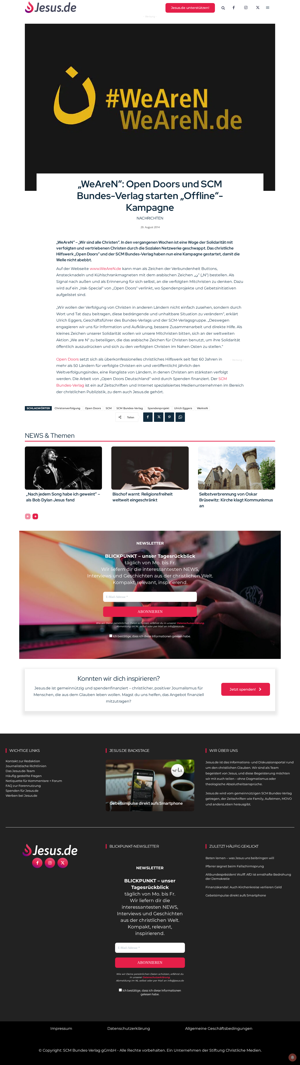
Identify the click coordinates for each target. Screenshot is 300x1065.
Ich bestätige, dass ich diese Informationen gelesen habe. (151, 636)
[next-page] (35, 516)
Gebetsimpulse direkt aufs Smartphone (146, 803)
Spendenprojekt (158, 408)
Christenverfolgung (67, 408)
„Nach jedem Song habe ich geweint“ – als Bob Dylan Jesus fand (63, 497)
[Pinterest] (169, 417)
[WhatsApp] (180, 417)
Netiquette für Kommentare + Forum (34, 781)
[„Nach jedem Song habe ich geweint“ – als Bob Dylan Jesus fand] (63, 468)
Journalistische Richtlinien (26, 766)
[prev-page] (28, 516)
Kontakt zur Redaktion (23, 761)
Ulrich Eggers (183, 408)
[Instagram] (246, 8)
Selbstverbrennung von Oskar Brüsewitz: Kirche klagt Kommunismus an (236, 499)
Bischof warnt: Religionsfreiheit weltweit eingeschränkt (142, 497)
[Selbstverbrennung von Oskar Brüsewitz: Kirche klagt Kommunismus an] (236, 468)
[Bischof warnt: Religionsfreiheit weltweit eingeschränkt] (149, 468)
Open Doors (68, 359)
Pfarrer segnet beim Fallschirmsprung (235, 866)
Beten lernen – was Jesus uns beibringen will (240, 858)
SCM (109, 408)
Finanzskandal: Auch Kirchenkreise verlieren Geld (244, 887)
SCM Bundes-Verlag (129, 408)
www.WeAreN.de (105, 268)
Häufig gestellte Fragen (24, 776)
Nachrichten (150, 218)
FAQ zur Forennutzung (23, 786)
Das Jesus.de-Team (20, 771)
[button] (223, 8)
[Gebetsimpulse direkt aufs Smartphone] (150, 787)
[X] (258, 8)
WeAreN (202, 408)
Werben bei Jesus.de (21, 795)
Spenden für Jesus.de (22, 790)
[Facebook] (234, 8)
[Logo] (50, 850)
